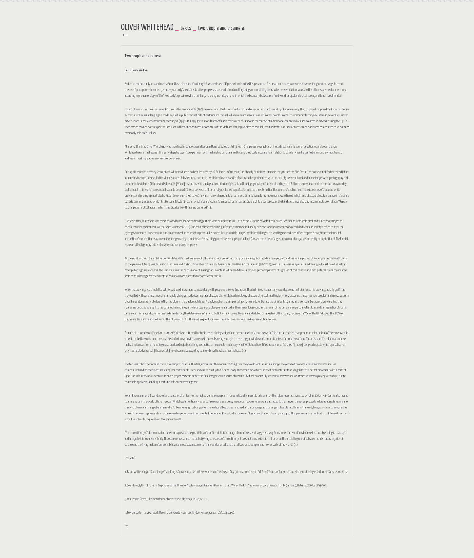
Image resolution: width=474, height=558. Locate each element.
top (126, 526)
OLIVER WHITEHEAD (147, 27)
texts (185, 28)
